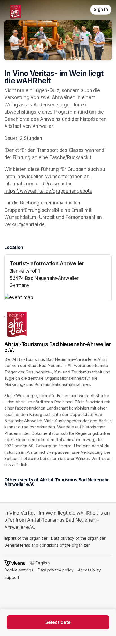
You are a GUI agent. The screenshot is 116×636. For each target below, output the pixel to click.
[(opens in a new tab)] (58, 297)
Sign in (101, 9)
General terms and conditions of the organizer (47, 545)
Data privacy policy (55, 570)
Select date (58, 622)
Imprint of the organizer (26, 538)
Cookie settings (18, 570)
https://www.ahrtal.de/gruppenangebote (48, 191)
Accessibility (89, 570)
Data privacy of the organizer (78, 538)
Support (11, 577)
